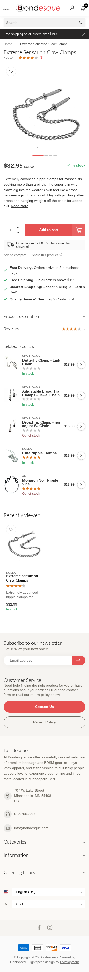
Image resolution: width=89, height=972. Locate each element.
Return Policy (44, 722)
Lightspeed (18, 962)
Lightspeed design (42, 962)
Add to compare (15, 255)
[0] (82, 8)
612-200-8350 (25, 814)
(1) (41, 57)
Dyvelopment (69, 962)
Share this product (45, 255)
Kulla (8, 57)
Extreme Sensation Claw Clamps (43, 44)
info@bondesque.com (31, 828)
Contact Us (44, 707)
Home (8, 44)
